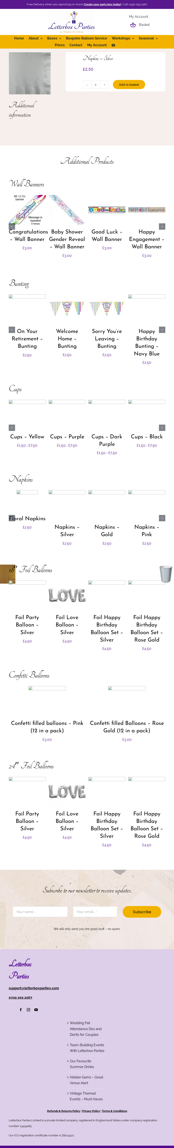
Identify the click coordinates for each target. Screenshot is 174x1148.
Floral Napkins (27, 519)
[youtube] (36, 1009)
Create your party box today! (102, 4)
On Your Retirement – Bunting (27, 339)
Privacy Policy (91, 1111)
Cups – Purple (67, 437)
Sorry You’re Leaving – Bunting (107, 339)
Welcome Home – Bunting (67, 339)
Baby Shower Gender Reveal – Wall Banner (67, 239)
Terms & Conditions (114, 1111)
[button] (12, 226)
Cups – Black (147, 437)
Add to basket (129, 84)
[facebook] (20, 1009)
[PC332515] (30, 73)
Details (27, 212)
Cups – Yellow (27, 437)
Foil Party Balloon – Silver (27, 625)
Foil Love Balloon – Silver (67, 625)
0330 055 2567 (20, 998)
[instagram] (28, 1009)
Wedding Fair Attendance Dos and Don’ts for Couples (86, 1029)
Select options (27, 413)
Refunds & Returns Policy (63, 1111)
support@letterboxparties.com (34, 988)
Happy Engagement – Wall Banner (146, 239)
